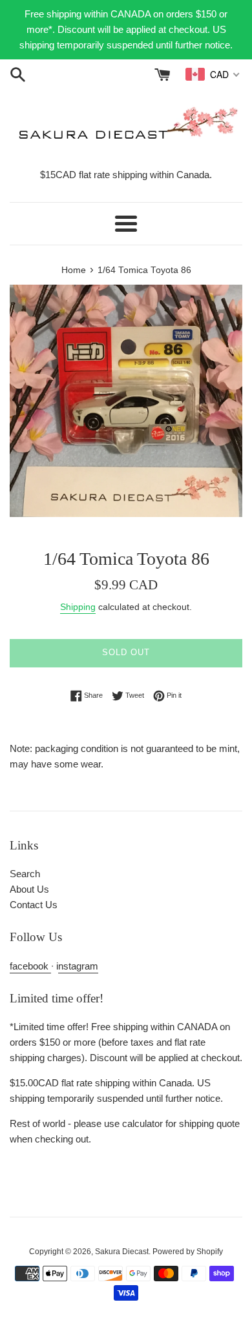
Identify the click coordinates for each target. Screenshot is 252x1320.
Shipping (78, 607)
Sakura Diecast (122, 1251)
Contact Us (34, 904)
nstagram (78, 965)
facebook (30, 965)
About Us (29, 889)
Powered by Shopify (187, 1251)
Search (25, 873)
